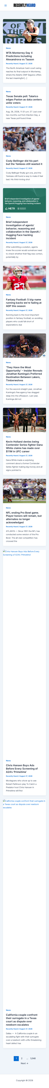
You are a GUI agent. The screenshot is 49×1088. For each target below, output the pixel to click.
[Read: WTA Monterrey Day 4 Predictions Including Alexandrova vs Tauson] (24, 31)
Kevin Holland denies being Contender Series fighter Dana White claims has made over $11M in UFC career (24, 446)
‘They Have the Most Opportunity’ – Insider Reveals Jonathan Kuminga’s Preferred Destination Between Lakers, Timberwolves (24, 374)
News (8, 48)
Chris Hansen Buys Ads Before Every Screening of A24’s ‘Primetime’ (22, 768)
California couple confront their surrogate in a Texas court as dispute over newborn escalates (21, 1019)
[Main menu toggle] (5, 5)
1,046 (32, 1058)
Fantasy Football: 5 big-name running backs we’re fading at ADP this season (24, 302)
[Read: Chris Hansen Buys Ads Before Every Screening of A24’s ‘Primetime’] (24, 653)
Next (24, 1063)
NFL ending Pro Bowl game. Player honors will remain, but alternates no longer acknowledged (24, 517)
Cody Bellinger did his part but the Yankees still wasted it (24, 162)
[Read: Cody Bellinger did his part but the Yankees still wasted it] (24, 139)
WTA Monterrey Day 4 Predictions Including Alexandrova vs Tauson (20, 56)
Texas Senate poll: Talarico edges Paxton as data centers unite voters (24, 99)
